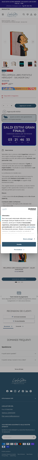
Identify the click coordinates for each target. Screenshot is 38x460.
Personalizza (18, 249)
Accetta (19, 244)
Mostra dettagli (28, 239)
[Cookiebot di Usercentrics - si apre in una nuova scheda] (28, 209)
